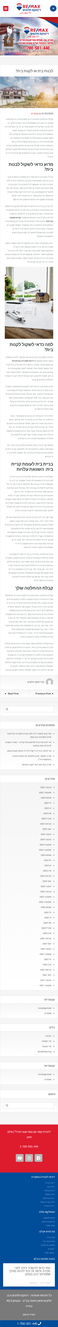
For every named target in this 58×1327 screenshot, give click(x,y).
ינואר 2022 (47, 975)
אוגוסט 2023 (46, 907)
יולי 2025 (47, 803)
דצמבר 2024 (46, 834)
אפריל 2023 (46, 928)
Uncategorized (44, 1008)
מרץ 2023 (47, 933)
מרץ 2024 (47, 871)
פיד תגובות (46, 1046)
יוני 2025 (47, 808)
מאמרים (35, 113)
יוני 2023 (47, 917)
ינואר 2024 (47, 881)
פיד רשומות (46, 1041)
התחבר (48, 1036)
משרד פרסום (29, 1314)
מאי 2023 (47, 923)
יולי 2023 (47, 912)
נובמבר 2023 (45, 891)
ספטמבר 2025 (45, 792)
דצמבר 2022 (46, 949)
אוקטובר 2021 (45, 985)
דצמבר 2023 (46, 886)
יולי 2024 (47, 860)
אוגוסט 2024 (46, 855)
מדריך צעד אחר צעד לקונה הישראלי (36, 765)
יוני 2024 (47, 865)
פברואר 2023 (45, 938)
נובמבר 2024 (45, 839)
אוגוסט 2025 (46, 798)
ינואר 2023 (47, 944)
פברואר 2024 (45, 876)
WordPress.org (44, 1051)
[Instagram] (29, 1158)
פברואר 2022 (45, 970)
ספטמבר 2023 (45, 902)
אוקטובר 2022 (45, 954)
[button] (5, 8)
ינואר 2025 (47, 829)
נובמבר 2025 (45, 787)
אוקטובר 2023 (45, 897)
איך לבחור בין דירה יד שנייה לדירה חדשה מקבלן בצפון (29, 751)
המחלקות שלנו (47, 1212)
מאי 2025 (47, 813)
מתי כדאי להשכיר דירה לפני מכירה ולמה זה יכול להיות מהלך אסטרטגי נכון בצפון (29, 1271)
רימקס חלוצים (34, 682)
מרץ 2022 (47, 964)
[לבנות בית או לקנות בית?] (29, 92)
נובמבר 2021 (45, 980)
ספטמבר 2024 (45, 850)
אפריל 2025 (46, 818)
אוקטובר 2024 (45, 845)
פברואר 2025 (45, 824)
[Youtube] (20, 1158)
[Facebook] (38, 1158)
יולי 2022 (47, 959)
